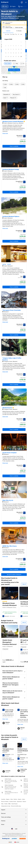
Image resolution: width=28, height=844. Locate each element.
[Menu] (26, 2)
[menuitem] (5, 6)
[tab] (8, 31)
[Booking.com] (4, 2)
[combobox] (14, 23)
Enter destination (8, 22)
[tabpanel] (13, 49)
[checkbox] (21, 42)
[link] (5, 84)
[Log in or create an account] (22, 2)
